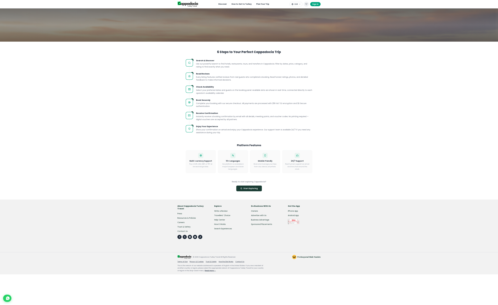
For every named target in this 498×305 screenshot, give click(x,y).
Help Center (219, 220)
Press (179, 213)
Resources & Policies (186, 218)
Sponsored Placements (261, 224)
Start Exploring (250, 188)
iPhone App (293, 211)
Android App (293, 215)
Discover (222, 4)
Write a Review (220, 211)
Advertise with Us (258, 215)
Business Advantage (260, 220)
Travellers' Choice (222, 215)
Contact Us (182, 231)
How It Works (220, 224)
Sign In (315, 4)
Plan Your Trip (262, 4)
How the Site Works (226, 262)
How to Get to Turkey (241, 4)
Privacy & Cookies (197, 262)
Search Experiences (223, 228)
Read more (209, 271)
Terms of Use (182, 262)
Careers (181, 222)
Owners (254, 211)
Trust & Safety (184, 227)
